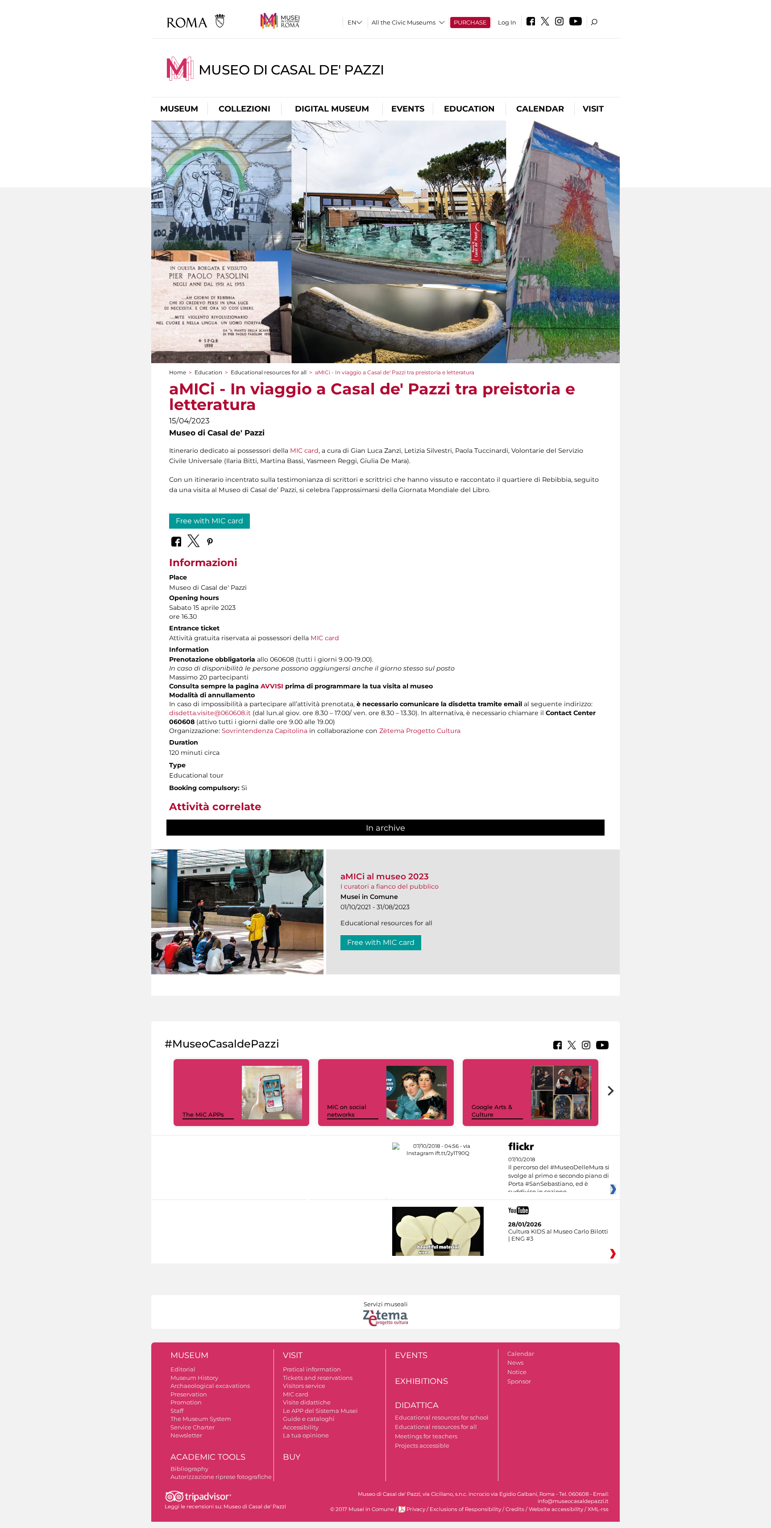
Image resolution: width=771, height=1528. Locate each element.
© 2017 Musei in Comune (362, 1509)
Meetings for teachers (426, 1436)
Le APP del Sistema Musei (320, 1410)
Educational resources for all (269, 372)
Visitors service (304, 1385)
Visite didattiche (307, 1402)
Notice (516, 1371)
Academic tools (207, 1457)
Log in (507, 22)
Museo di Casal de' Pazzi (291, 70)
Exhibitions (421, 1381)
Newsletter (186, 1435)
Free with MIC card (209, 521)
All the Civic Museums (403, 22)
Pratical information (312, 1369)
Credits (515, 1509)
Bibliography (189, 1468)
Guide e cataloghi (309, 1418)
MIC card (304, 451)
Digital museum (332, 109)
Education (469, 109)
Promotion (186, 1402)
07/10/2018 (558, 1176)
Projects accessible (422, 1445)
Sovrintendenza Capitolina (264, 731)
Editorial (182, 1369)
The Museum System (200, 1418)
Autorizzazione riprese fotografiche (221, 1476)
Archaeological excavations (210, 1385)
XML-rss (598, 1509)
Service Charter (192, 1427)
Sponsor (519, 1381)
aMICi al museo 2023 (384, 876)
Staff (176, 1410)
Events (407, 109)
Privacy (415, 1509)
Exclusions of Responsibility (465, 1509)
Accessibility (301, 1427)
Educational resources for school (442, 1417)
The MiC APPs (203, 1114)
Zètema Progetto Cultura (419, 731)
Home (177, 372)
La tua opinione (306, 1435)
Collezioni (244, 109)
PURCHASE (470, 22)
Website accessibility (556, 1509)
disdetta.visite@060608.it (210, 713)
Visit (593, 109)
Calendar (540, 109)
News (515, 1362)
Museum (179, 109)
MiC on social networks (346, 1110)
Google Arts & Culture (492, 1110)
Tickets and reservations (317, 1377)
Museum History (194, 1377)
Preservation (188, 1394)
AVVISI (272, 686)
